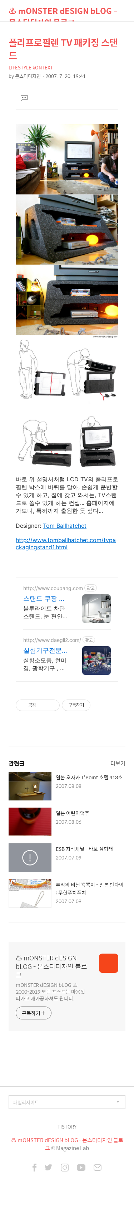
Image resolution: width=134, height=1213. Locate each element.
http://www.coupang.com (53, 588)
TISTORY (67, 1126)
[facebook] (34, 1168)
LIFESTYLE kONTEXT (31, 67)
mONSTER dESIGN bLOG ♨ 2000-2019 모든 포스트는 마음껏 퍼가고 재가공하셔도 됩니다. (50, 991)
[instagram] (65, 1168)
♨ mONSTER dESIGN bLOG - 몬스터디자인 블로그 (63, 13)
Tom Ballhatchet (64, 525)
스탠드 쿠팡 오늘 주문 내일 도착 (45, 599)
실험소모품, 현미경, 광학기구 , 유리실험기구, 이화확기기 (44, 664)
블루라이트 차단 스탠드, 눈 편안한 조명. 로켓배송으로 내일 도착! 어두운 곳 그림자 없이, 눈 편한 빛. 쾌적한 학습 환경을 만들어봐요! (45, 612)
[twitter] (49, 1168)
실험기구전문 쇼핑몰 (42, 651)
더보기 (117, 763)
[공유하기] (42, 705)
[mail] (97, 1168)
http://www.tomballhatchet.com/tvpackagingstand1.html (66, 543)
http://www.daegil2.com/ (52, 640)
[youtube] (81, 1168)
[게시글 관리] (51, 705)
